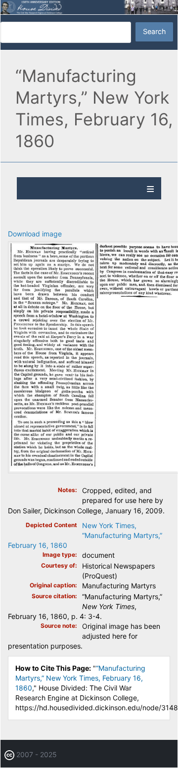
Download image (35, 234)
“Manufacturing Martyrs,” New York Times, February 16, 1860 (80, 678)
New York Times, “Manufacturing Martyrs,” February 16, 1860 (85, 535)
